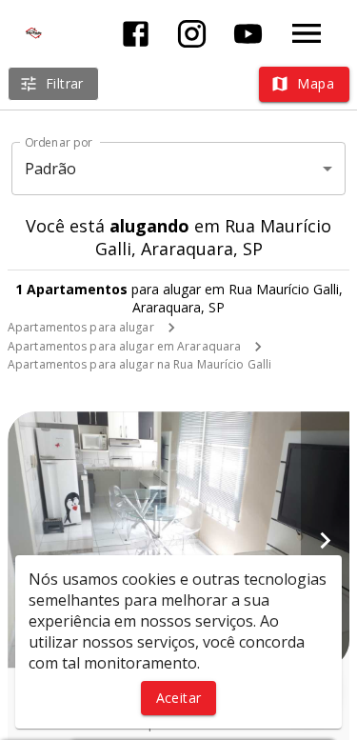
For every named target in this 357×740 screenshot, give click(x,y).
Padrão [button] (51, 168)
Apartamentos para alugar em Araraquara (124, 346)
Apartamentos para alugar (81, 327)
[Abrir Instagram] (191, 33)
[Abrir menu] (306, 33)
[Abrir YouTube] (248, 33)
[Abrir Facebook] (135, 33)
